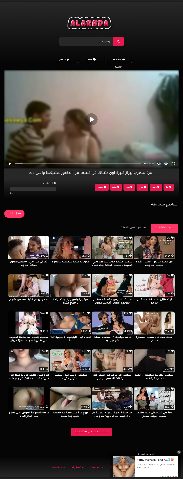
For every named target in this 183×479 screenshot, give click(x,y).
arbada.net (58, 467)
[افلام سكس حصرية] (90, 24)
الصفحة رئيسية (118, 61)
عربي (141, 187)
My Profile (78, 467)
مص (114, 187)
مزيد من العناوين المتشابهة (91, 432)
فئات (89, 60)
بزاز (167, 187)
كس (127, 187)
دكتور (154, 187)
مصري (100, 187)
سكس (62, 60)
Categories (96, 467)
